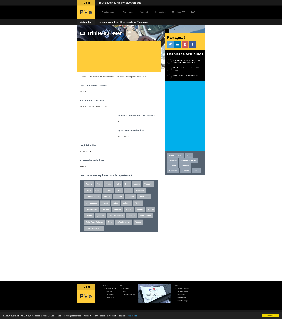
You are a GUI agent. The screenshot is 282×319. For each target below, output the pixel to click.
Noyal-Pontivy (91, 209)
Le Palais (105, 209)
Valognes (185, 170)
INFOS (122, 285)
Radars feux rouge (182, 301)
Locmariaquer (91, 203)
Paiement (143, 12)
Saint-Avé (131, 216)
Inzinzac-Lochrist (92, 197)
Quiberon (100, 216)
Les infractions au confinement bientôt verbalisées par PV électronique (123, 22)
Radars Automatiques (183, 288)
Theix (110, 222)
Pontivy (151, 209)
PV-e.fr (105, 285)
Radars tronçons (181, 298)
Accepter (270, 315)
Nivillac (138, 203)
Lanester (118, 197)
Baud (127, 184)
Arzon (99, 184)
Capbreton (185, 165)
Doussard (172, 165)
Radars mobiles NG (182, 291)
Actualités (86, 22)
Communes (128, 12)
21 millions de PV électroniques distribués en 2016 (187, 69)
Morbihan (110, 77)
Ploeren (129, 209)
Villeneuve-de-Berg (188, 160)
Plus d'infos (132, 315)
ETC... (196, 170)
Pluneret (140, 209)
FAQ (193, 12)
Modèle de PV (178, 12)
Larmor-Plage (144, 197)
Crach (88, 190)
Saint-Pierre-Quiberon (94, 222)
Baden (118, 184)
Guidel (128, 190)
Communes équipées (129, 294)
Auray (108, 184)
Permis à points (181, 294)
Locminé (104, 203)
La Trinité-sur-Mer (99, 77)
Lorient (115, 203)
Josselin (107, 197)
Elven (97, 190)
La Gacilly (108, 190)
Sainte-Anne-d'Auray (94, 228)
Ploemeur (117, 209)
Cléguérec (148, 184)
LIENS (176, 285)
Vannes (138, 222)
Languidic (130, 197)
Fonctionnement (109, 12)
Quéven (89, 216)
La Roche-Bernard (116, 216)
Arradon (89, 184)
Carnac (137, 184)
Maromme (173, 160)
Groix (119, 190)
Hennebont (139, 190)
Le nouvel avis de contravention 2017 (186, 75)
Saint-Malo (173, 170)
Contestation (160, 12)
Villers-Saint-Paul (176, 155)
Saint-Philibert (145, 216)
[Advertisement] (120, 56)
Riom (189, 155)
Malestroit (126, 203)
